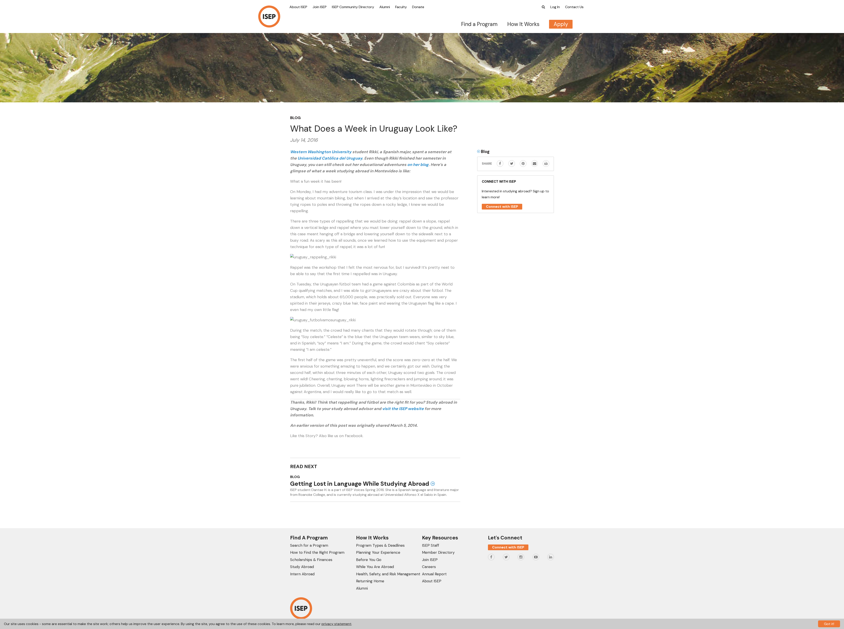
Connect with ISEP (502, 206)
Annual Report (434, 574)
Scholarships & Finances (311, 559)
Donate (418, 7)
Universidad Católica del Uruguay (329, 158)
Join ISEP (320, 7)
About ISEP (298, 7)
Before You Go (368, 559)
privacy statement (336, 624)
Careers (429, 566)
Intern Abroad (302, 574)
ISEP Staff (430, 545)
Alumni (384, 7)
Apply (561, 24)
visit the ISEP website (403, 408)
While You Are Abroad (375, 566)
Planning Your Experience (378, 552)
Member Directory (438, 552)
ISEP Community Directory (353, 7)
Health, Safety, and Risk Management (388, 574)
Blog (295, 117)
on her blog (418, 164)
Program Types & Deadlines (380, 545)
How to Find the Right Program (317, 552)
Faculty (401, 7)
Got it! (829, 624)
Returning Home (370, 581)
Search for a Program (309, 545)
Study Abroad (302, 566)
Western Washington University (320, 151)
